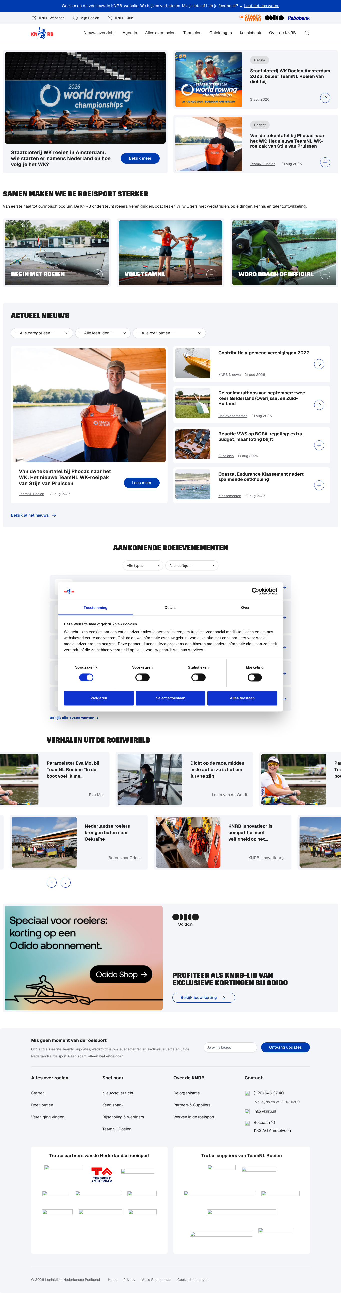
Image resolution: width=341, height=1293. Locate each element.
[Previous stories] (52, 883)
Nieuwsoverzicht (99, 32)
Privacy (129, 1279)
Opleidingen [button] (220, 32)
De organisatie (186, 1093)
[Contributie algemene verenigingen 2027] (319, 364)
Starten (38, 1093)
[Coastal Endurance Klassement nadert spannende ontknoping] (319, 485)
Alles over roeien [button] (160, 32)
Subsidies (226, 456)
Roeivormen (42, 1105)
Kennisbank (250, 32)
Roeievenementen (232, 416)
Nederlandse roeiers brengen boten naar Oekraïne (124, 832)
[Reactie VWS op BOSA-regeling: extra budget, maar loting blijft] (319, 445)
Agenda (130, 32)
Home (112, 1279)
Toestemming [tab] (95, 608)
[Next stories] (66, 883)
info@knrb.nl (265, 1111)
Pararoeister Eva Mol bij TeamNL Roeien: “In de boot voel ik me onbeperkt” (56, 769)
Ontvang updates (285, 1047)
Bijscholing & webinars (123, 1117)
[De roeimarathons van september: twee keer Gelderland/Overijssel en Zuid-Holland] (319, 405)
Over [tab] (245, 608)
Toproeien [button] (192, 32)
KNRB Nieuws (229, 374)
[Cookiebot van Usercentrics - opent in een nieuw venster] (255, 591)
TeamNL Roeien (262, 164)
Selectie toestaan (170, 698)
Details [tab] (171, 608)
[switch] (142, 677)
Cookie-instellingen (192, 1279)
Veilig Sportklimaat (156, 1279)
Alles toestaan (242, 698)
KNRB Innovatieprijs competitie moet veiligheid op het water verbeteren (267, 832)
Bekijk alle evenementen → (74, 717)
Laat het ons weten (261, 5)
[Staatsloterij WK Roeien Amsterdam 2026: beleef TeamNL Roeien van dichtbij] (325, 98)
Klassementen (229, 496)
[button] (307, 33)
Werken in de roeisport (193, 1117)
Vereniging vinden (47, 1117)
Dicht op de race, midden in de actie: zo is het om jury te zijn (200, 769)
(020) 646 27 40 (269, 1093)
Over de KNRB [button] (282, 32)
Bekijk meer (140, 158)
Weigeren (99, 698)
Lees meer (141, 482)
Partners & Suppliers (191, 1105)
